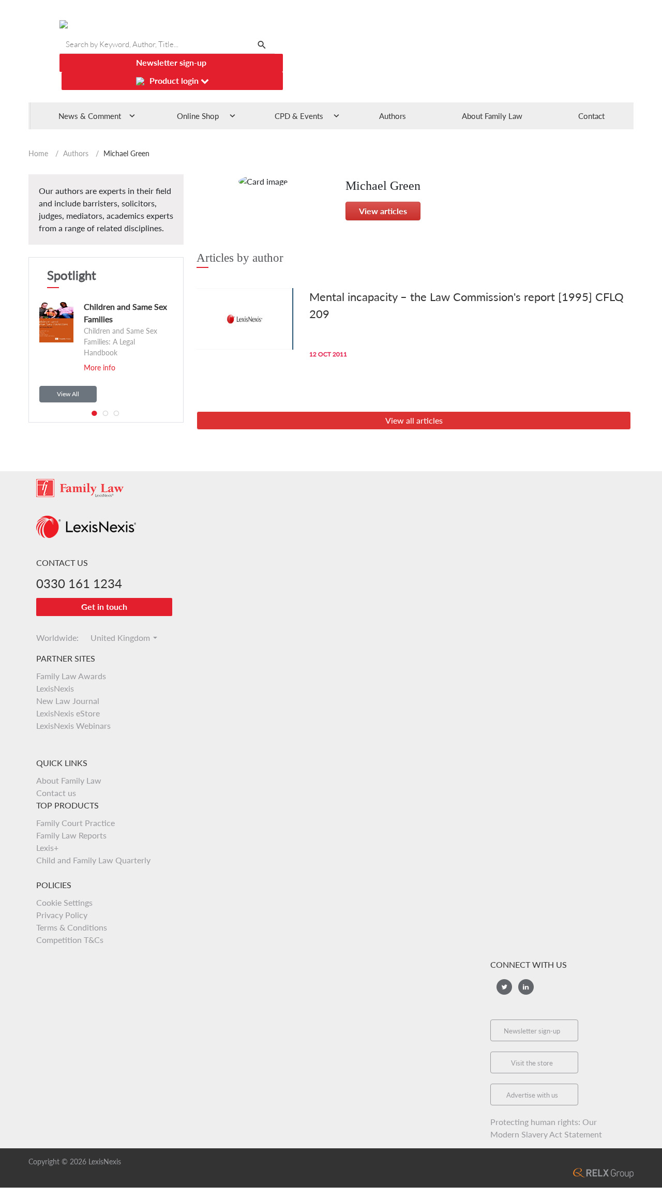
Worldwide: (52, 637)
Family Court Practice (75, 823)
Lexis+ (47, 847)
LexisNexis (55, 688)
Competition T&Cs (69, 940)
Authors (392, 116)
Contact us (56, 793)
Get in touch (104, 606)
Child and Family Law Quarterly (93, 860)
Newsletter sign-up (171, 62)
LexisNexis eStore (68, 713)
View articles (383, 211)
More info (99, 367)
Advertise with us (532, 1095)
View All (68, 394)
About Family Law (492, 116)
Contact (591, 116)
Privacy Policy (61, 915)
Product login (175, 80)
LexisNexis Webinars (73, 725)
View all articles (414, 420)
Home (38, 153)
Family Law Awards (71, 676)
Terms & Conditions (71, 927)
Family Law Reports (71, 835)
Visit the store (532, 1063)
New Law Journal (67, 701)
